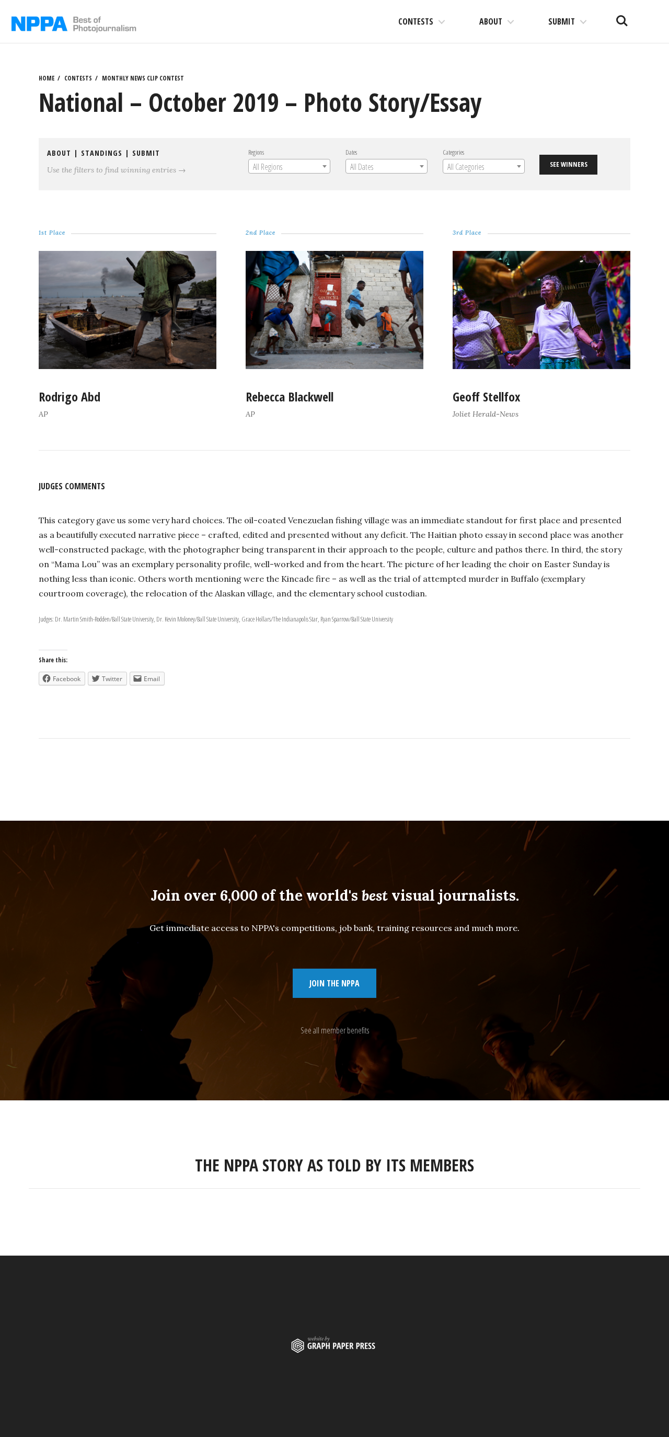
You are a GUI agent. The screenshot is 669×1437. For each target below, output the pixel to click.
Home (46, 78)
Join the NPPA (334, 983)
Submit (561, 21)
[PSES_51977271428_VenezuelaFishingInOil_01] (127, 366)
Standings (101, 153)
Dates (351, 152)
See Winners (568, 164)
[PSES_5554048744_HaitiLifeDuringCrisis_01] (334, 366)
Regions (256, 152)
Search (621, 17)
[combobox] (289, 166)
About (490, 21)
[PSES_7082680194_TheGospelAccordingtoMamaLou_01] (541, 366)
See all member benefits (335, 1030)
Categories (453, 152)
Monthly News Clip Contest (143, 78)
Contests (415, 21)
